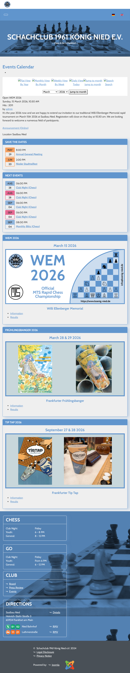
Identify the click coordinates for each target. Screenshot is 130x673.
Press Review (16, 587)
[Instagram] (17, 4)
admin (9, 109)
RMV (55, 626)
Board (12, 583)
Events (12, 591)
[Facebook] (14, 4)
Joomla (55, 664)
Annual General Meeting (29, 154)
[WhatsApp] (11, 4)
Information (16, 313)
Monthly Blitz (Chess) (28, 226)
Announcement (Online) (16, 128)
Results (14, 317)
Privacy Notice (44, 655)
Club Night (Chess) (26, 187)
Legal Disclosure (45, 652)
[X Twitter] (22, 4)
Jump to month (78, 91)
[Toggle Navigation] (6, 14)
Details (56, 612)
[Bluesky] (19, 4)
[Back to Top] (126, 669)
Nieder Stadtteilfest (26, 163)
